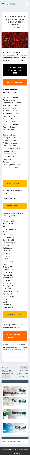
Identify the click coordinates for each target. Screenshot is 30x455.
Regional (19, 27)
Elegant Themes (13, 449)
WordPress (15, 451)
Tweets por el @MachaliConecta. (12, 441)
